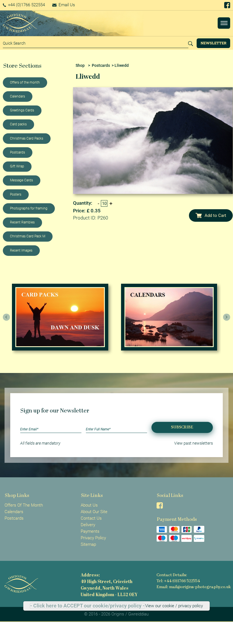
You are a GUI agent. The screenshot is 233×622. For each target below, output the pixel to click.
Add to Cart (215, 215)
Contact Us (91, 518)
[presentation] (6, 317)
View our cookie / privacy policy (174, 605)
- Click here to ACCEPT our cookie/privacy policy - (87, 605)
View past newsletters (193, 443)
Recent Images (21, 250)
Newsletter (213, 43)
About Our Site (94, 511)
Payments (90, 531)
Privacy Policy (93, 537)
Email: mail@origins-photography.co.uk (194, 587)
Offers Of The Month (24, 505)
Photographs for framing (28, 208)
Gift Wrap (17, 166)
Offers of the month (25, 82)
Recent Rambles (22, 222)
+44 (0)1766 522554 (26, 4)
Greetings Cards (22, 110)
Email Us (66, 4)
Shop (80, 65)
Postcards (17, 152)
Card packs (18, 124)
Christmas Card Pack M (27, 236)
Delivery (88, 524)
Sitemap (88, 544)
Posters (15, 194)
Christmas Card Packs (26, 138)
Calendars (17, 96)
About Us (89, 505)
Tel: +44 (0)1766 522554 (178, 581)
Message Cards (21, 180)
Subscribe (182, 427)
